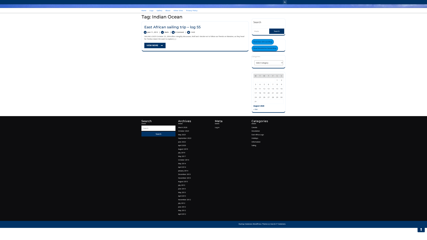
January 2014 (183, 171)
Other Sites (178, 10)
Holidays (255, 138)
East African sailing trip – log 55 (172, 27)
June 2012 (182, 207)
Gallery (159, 10)
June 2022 (182, 142)
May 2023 (182, 134)
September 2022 (184, 138)
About (167, 10)
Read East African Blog (263, 42)
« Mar (255, 109)
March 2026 (182, 127)
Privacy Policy (191, 10)
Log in (217, 127)
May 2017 (182, 156)
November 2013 (184, 178)
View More (156, 46)
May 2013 (182, 192)
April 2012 (182, 214)
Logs (151, 10)
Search (257, 22)
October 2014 (183, 160)
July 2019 (181, 152)
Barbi (167, 32)
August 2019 (183, 149)
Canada (254, 127)
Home (143, 10)
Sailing (254, 145)
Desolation (256, 131)
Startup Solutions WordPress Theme (253, 224)
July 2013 (181, 185)
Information (256, 142)
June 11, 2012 (152, 32)
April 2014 (182, 167)
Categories (256, 56)
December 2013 (184, 174)
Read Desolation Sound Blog (265, 48)
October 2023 (183, 131)
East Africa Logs (258, 134)
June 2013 (182, 189)
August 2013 (183, 181)
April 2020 (182, 145)
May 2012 (182, 210)
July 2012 (181, 203)
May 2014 (182, 163)
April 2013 (182, 196)
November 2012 (184, 199)
